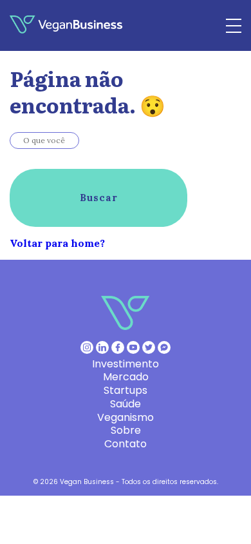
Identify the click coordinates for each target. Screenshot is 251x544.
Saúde (125, 403)
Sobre (126, 430)
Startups (125, 390)
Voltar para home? (57, 243)
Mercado (126, 376)
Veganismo (125, 417)
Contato (125, 443)
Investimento (125, 363)
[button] (98, 198)
